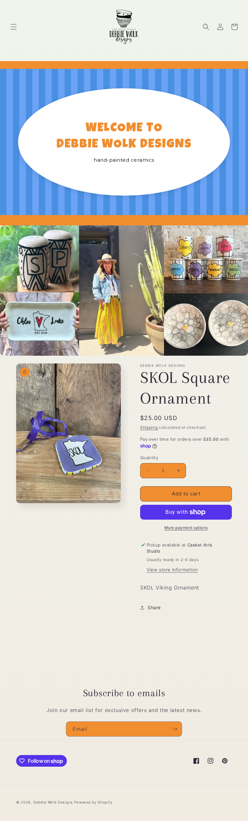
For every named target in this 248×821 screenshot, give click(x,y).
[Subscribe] (175, 729)
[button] (13, 27)
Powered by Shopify (93, 802)
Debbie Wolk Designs (53, 802)
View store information (172, 569)
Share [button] (154, 607)
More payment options (186, 527)
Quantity (149, 457)
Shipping (149, 427)
